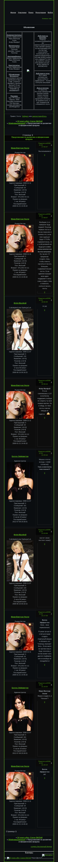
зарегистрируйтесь (39, 116)
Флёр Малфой (20, 303)
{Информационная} (17, 123)
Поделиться (42, 143)
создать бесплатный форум (41, 846)
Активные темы (47, 18)
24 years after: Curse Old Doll (29, 121)
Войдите (25, 116)
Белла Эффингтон (20, 456)
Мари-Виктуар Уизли (20, 148)
